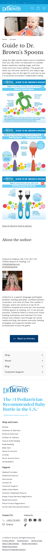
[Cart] (38, 8)
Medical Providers (9, 472)
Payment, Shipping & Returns (14, 493)
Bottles (5, 427)
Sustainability (8, 462)
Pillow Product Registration (13, 503)
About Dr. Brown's (9, 451)
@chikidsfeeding (9, 267)
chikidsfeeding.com (11, 264)
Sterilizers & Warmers (11, 430)
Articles (13, 39)
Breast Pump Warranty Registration (17, 496)
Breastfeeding (8, 444)
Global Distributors (10, 475)
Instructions (7, 479)
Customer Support (10, 486)
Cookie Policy (23, 541)
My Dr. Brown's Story (10, 458)
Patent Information (29, 543)
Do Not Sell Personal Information (15, 507)
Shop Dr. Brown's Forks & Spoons (17, 226)
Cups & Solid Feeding (11, 441)
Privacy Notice (8, 541)
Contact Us (7, 483)
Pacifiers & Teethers (10, 437)
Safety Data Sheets (10, 489)
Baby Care (6, 448)
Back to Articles (26, 338)
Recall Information (9, 500)
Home (4, 39)
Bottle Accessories (10, 434)
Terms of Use (36, 541)
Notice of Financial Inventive (13, 549)
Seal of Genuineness (10, 543)
